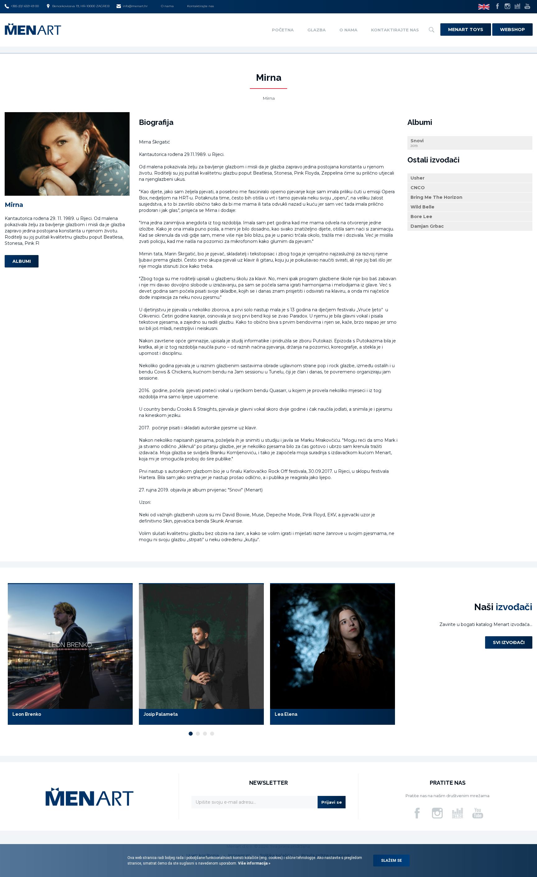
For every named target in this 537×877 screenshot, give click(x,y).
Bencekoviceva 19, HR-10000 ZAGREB (80, 6)
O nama (167, 6)
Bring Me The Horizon (436, 197)
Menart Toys (465, 29)
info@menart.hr (135, 6)
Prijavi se (331, 802)
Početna (283, 29)
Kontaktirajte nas (200, 6)
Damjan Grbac (427, 226)
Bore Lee (421, 216)
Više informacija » (253, 863)
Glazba (316, 29)
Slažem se (391, 860)
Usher (418, 178)
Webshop (512, 29)
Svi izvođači (509, 642)
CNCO (418, 187)
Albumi (21, 261)
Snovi (417, 143)
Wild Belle (422, 207)
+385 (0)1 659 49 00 (25, 6)
